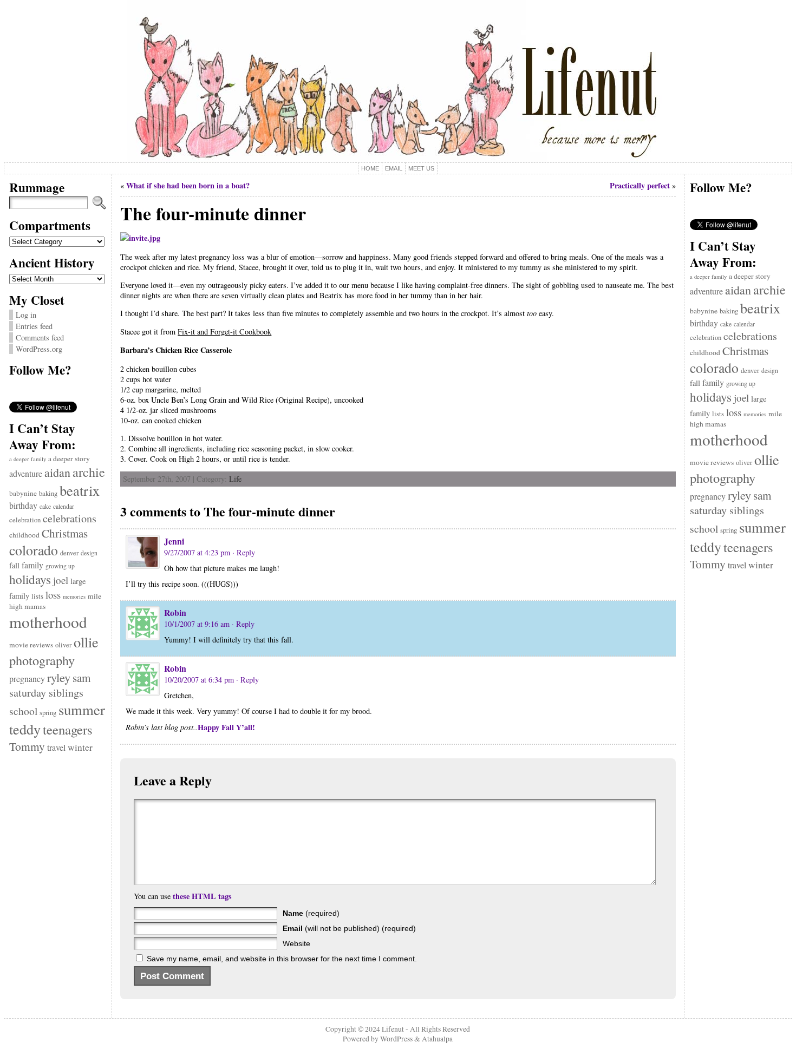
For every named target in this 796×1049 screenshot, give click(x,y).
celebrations (69, 518)
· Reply (243, 552)
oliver (63, 645)
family (32, 565)
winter (80, 747)
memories (74, 596)
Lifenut (393, 1029)
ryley (58, 677)
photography (42, 660)
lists (37, 596)
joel (60, 580)
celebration (25, 519)
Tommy (27, 746)
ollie (86, 641)
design (89, 553)
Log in (26, 315)
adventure (25, 473)
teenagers (68, 729)
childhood (24, 535)
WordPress (396, 1039)
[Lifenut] (398, 81)
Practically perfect (640, 185)
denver (69, 553)
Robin (175, 612)
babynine (23, 493)
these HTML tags (202, 896)
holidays (30, 579)
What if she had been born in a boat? (188, 185)
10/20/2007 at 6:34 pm (199, 679)
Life (235, 479)
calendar (63, 506)
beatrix (80, 490)
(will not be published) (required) (349, 928)
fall (14, 565)
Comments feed (40, 337)
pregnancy (27, 678)
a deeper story (69, 458)
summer (81, 709)
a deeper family (27, 459)
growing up (60, 566)
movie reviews (31, 645)
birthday (23, 505)
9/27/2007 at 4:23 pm (197, 552)
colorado (33, 550)
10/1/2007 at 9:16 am (197, 624)
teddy (25, 728)
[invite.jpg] (140, 238)
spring (48, 712)
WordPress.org (39, 349)
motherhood (48, 621)
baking (48, 493)
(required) (311, 913)
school (23, 711)
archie (89, 472)
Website (296, 943)
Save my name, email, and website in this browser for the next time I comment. (282, 958)
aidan (57, 472)
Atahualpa (437, 1039)
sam (81, 677)
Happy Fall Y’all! (226, 727)
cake (45, 506)
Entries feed (34, 326)
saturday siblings (46, 692)
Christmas (65, 533)
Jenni (174, 541)
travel (56, 747)
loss (53, 594)
